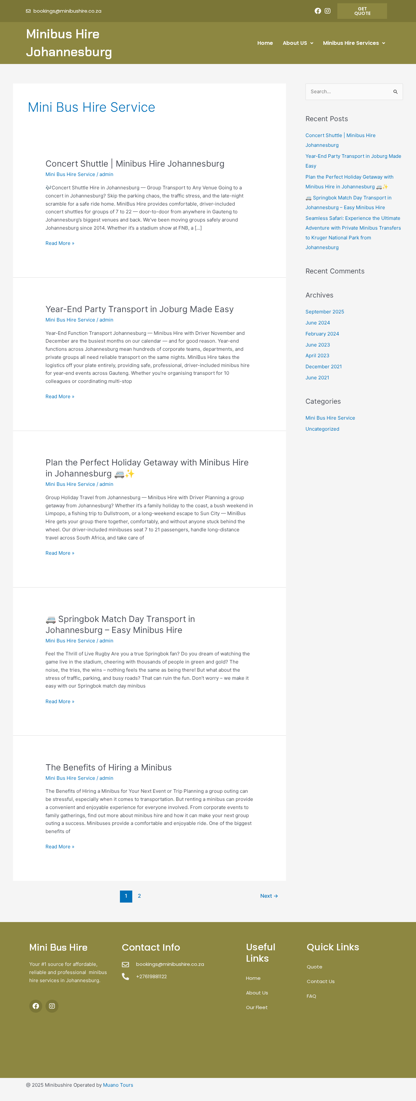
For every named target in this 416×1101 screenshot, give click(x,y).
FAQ (311, 996)
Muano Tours (118, 1085)
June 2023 (318, 345)
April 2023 (318, 355)
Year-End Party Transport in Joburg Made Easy (140, 309)
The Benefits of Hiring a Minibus (109, 767)
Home (265, 43)
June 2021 (317, 377)
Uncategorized (322, 429)
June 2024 (318, 323)
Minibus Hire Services (351, 43)
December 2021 (324, 366)
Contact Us (321, 981)
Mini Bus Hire (58, 947)
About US (295, 43)
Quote (314, 966)
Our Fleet (257, 1007)
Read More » (60, 242)
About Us (257, 992)
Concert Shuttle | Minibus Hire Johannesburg (135, 163)
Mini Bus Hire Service (70, 174)
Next (269, 896)
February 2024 (322, 334)
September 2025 (325, 312)
